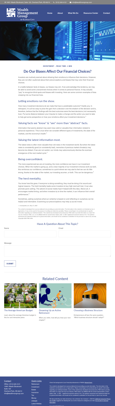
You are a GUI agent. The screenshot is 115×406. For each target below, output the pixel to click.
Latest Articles (36, 403)
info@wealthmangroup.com (82, 2)
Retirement (35, 384)
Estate (33, 389)
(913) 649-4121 (61, 2)
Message (7, 243)
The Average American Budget (18, 310)
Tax (32, 395)
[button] (49, 13)
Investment (35, 387)
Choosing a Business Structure (88, 310)
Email (61, 228)
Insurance (35, 392)
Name (6, 228)
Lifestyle (34, 401)
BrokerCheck (88, 382)
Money (33, 398)
